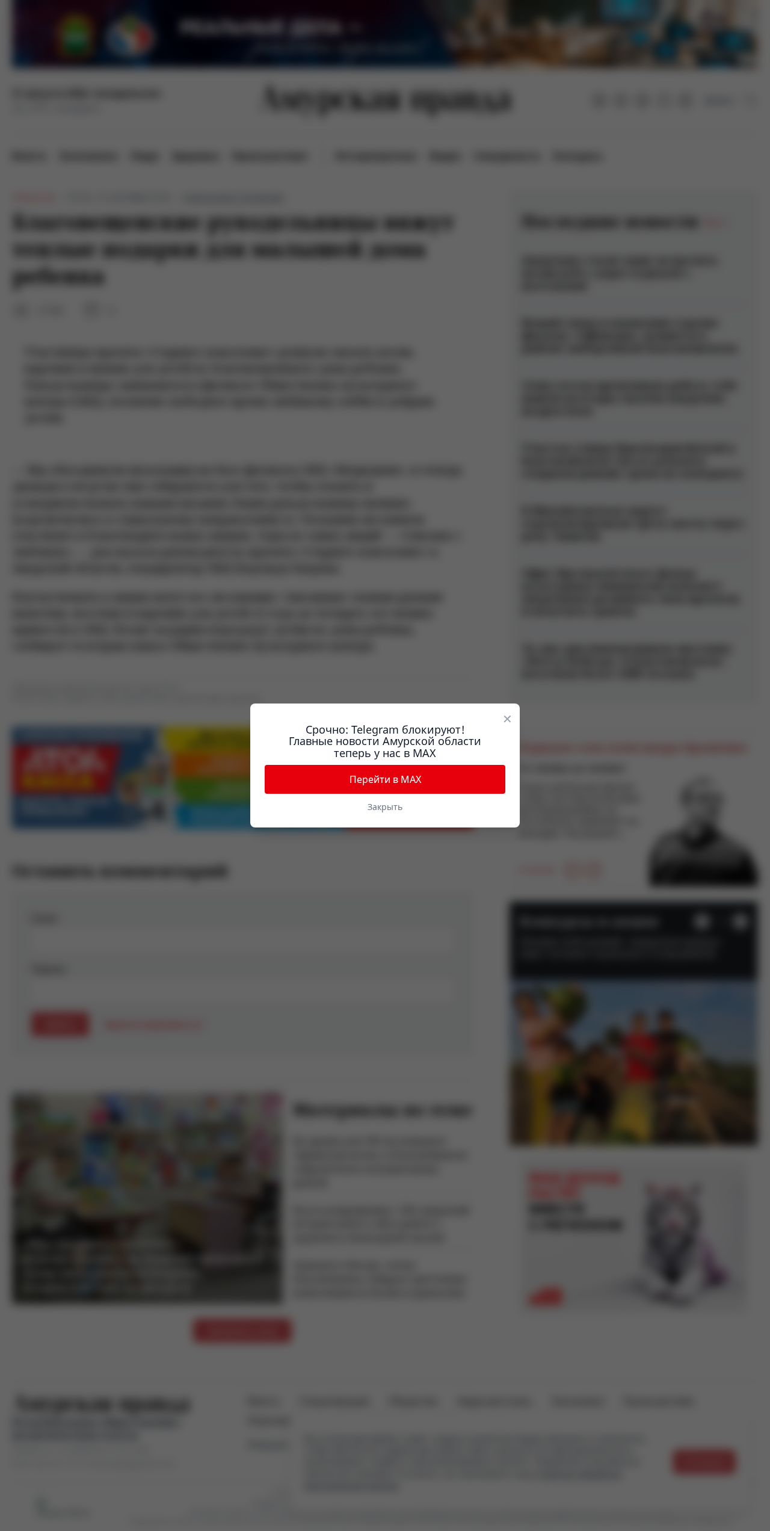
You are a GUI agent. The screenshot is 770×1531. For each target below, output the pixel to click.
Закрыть (385, 806)
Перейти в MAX (385, 779)
